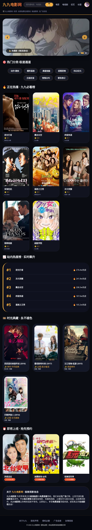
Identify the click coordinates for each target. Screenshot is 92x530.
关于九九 (23, 520)
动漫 (79, 4)
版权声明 (34, 520)
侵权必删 (46, 520)
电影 (57, 4)
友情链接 (69, 520)
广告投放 (57, 520)
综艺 (73, 4)
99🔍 (49, 4)
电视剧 (65, 4)
